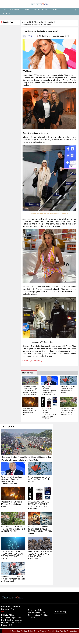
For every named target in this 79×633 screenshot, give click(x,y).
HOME (4, 10)
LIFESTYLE (53, 10)
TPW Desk (30, 36)
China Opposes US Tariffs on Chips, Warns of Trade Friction (68, 390)
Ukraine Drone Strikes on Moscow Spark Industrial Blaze (29, 411)
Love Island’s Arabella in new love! (36, 24)
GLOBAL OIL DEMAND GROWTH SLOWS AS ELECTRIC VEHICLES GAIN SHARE (40, 530)
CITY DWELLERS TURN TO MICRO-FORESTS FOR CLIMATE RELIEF (68, 411)
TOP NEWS (48, 22)
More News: (27, 373)
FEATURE (45, 10)
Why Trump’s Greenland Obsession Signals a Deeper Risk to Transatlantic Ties (49, 390)
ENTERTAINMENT (14, 10)
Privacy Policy (60, 611)
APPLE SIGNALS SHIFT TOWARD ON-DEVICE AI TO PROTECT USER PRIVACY (12, 555)
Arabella (26, 361)
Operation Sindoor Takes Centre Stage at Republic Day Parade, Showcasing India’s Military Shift (30, 390)
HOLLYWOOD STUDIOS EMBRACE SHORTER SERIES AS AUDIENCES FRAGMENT (49, 413)
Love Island (36, 361)
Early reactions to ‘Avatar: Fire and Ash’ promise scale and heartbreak (13, 578)
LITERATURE (6, 13)
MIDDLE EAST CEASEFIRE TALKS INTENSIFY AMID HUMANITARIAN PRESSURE (40, 555)
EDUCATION (35, 10)
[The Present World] (39, 4)
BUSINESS (25, 10)
